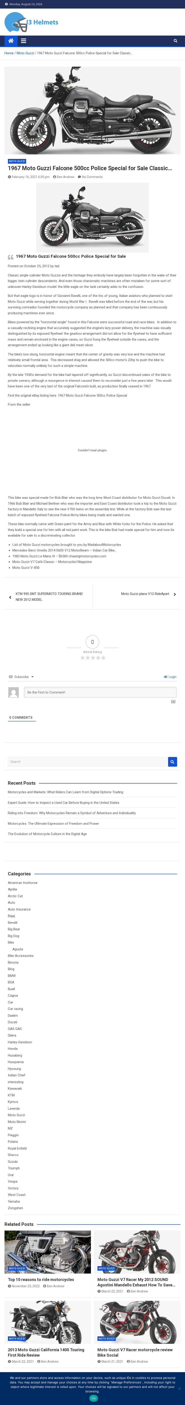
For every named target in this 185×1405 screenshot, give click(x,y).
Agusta (17, 949)
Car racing (15, 1009)
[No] (179, 1388)
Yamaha (14, 1201)
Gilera (12, 1035)
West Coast (16, 1195)
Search (172, 762)
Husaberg (15, 1055)
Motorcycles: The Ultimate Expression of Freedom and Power (53, 824)
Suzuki (13, 1162)
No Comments (92, 177)
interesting (15, 1082)
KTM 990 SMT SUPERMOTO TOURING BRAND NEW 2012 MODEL (49, 597)
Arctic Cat (15, 896)
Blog (11, 969)
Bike (11, 942)
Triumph (14, 1168)
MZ (10, 1128)
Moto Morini (17, 1122)
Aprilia (12, 889)
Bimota (13, 962)
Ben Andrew (65, 177)
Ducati (12, 1022)
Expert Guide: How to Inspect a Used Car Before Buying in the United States (63, 803)
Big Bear (14, 929)
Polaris (13, 1142)
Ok (94, 1398)
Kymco (13, 1102)
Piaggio (13, 1135)
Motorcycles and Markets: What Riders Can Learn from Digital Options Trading (65, 792)
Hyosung (14, 1069)
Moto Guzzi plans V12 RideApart (145, 594)
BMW (12, 976)
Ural (11, 1175)
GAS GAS (15, 1029)
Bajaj (11, 916)
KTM (11, 1095)
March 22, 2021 (112, 1291)
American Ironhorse (22, 883)
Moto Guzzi (17, 161)
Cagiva (13, 996)
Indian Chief (16, 1075)
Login (172, 677)
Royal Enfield (17, 1148)
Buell (11, 989)
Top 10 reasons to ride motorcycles (41, 1279)
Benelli (12, 923)
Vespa (12, 1181)
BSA (11, 982)
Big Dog (13, 936)
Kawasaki (15, 1089)
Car (10, 1002)
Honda (13, 1049)
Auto (11, 903)
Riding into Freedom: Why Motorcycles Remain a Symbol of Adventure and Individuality (72, 813)
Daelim (13, 1016)
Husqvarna (16, 1062)
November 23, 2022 (26, 1286)
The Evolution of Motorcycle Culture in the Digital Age (47, 834)
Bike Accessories (21, 956)
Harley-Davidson (20, 1042)
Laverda (14, 1109)
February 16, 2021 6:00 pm (31, 177)
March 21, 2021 (112, 1361)
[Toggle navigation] (24, 41)
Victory (13, 1188)
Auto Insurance (19, 909)
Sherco (13, 1155)
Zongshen (15, 1208)
